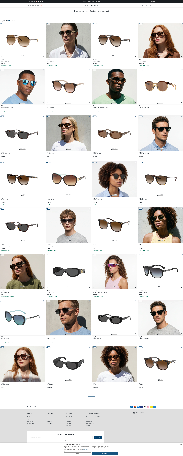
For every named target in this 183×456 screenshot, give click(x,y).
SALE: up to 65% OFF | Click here (91, 1)
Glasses (37, 5)
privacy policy (76, 441)
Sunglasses (31, 5)
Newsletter (88, 425)
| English (35, 1)
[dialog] (91, 449)
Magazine (29, 419)
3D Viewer (68, 419)
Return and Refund (90, 423)
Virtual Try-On (69, 417)
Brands (48, 417)
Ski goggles (101, 16)
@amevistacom (140, 413)
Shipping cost (89, 421)
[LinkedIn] (35, 406)
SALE (41, 5)
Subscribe (98, 437)
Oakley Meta (49, 421)
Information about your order (92, 419)
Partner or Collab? (31, 423)
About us (29, 417)
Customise (68, 421)
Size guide (68, 423)
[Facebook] (27, 406)
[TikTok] (32, 406)
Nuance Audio (50, 423)
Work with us (30, 421)
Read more (85, 449)
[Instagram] (30, 406)
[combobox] (181, 444)
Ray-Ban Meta (49, 419)
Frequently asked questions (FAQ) (93, 417)
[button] (19, 103)
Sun (80, 16)
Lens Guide (68, 425)
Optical (89, 16)
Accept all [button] (104, 453)
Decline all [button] (77, 453)
